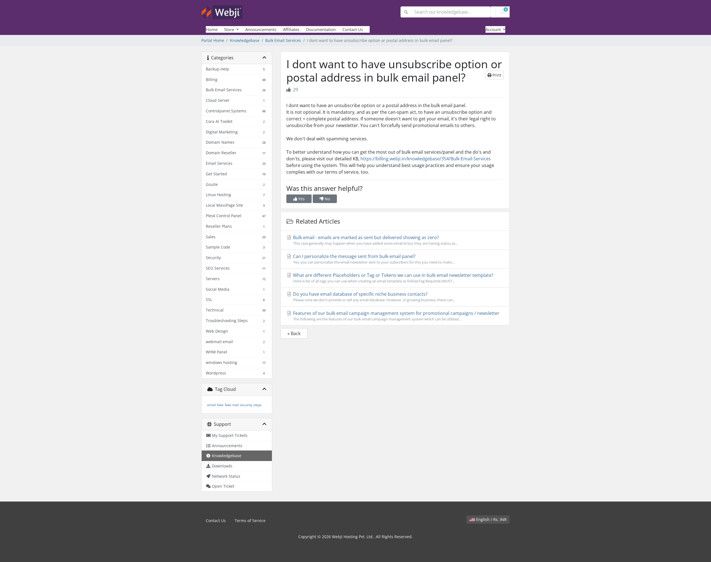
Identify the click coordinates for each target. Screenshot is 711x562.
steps (257, 404)
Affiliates (291, 29)
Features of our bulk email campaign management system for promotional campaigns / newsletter (395, 315)
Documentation (321, 29)
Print (496, 75)
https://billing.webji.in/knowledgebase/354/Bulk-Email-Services (425, 159)
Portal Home (212, 40)
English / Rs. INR (491, 519)
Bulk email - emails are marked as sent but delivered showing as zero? (375, 240)
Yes (301, 198)
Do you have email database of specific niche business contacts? (373, 296)
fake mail (232, 404)
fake (220, 404)
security (246, 404)
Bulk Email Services (283, 40)
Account (493, 29)
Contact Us (352, 29)
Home (211, 29)
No (327, 198)
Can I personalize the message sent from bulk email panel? (373, 259)
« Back (294, 333)
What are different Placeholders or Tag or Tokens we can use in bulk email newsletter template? (392, 277)
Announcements (260, 29)
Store (229, 29)
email (211, 404)
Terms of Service (250, 520)
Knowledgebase (244, 40)
